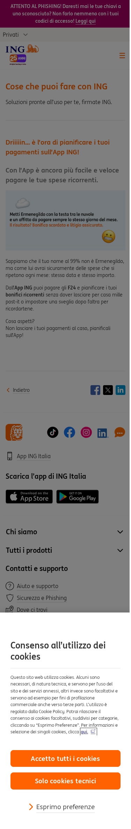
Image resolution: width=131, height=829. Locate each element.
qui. (84, 732)
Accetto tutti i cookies (65, 758)
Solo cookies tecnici (65, 781)
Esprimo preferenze (65, 806)
